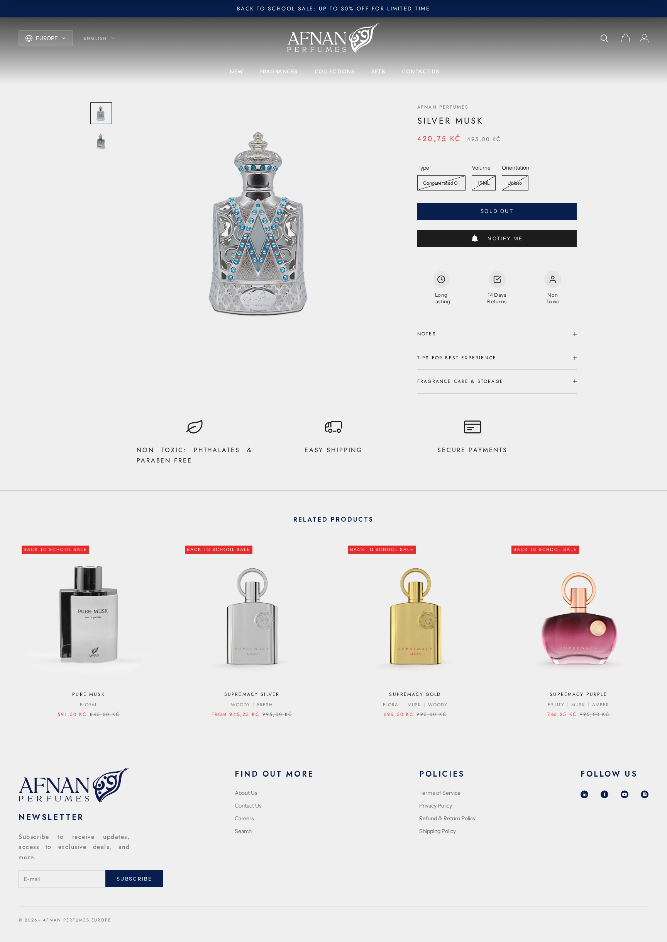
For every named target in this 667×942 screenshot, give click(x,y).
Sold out (497, 211)
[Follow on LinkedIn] (584, 794)
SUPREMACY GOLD (415, 694)
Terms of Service (439, 792)
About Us (246, 792)
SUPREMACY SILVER (252, 694)
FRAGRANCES (279, 71)
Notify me (505, 238)
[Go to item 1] (101, 113)
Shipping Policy (437, 831)
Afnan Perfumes (443, 107)
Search (243, 831)
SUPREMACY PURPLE (578, 694)
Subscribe (134, 879)
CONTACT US (420, 71)
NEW (236, 71)
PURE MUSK (88, 694)
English (95, 38)
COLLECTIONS (335, 71)
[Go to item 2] (101, 141)
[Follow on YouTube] (624, 794)
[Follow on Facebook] (604, 794)
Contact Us (248, 805)
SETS (378, 71)
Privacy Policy (435, 805)
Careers (244, 818)
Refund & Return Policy (447, 818)
